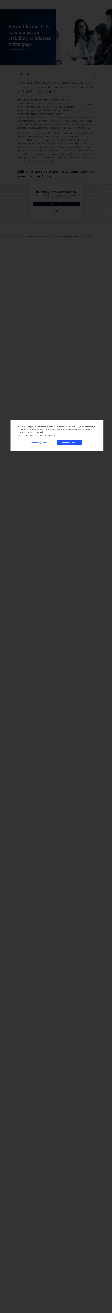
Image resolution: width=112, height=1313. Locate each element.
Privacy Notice (34, 435)
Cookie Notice (39, 432)
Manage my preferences (41, 443)
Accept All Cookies (69, 443)
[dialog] (56, 435)
